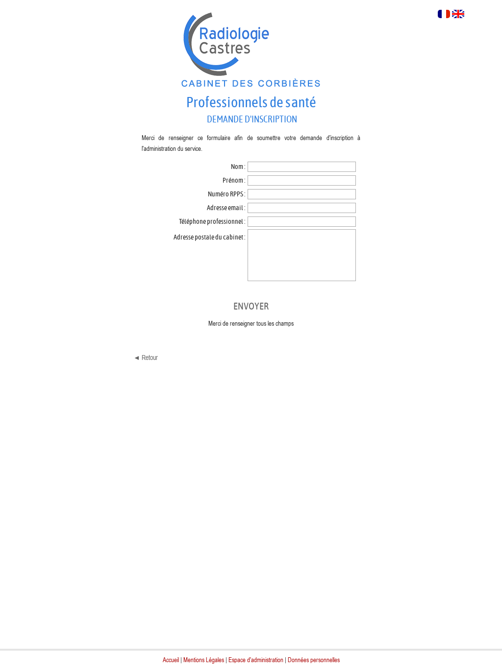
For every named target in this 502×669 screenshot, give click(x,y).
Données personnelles (314, 659)
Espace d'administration (255, 659)
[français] (444, 15)
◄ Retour (145, 357)
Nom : (239, 166)
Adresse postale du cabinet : (210, 237)
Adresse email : (227, 208)
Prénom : (235, 180)
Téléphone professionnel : (213, 221)
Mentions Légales (203, 659)
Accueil (171, 659)
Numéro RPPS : (227, 194)
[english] (458, 15)
